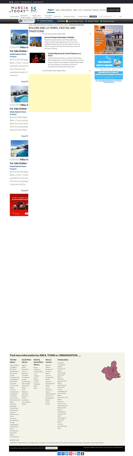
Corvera (48, 375)
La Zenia (60, 424)
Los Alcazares (14, 392)
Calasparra (37, 370)
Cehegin (36, 376)
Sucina (48, 404)
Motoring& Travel (48, 17)
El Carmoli (13, 369)
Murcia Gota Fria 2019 (66, 442)
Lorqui (48, 388)
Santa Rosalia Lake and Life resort (14, 427)
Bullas (36, 368)
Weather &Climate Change (25, 17)
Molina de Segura (49, 391)
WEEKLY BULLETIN (38, 2)
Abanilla (48, 365)
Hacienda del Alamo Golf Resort (26, 386)
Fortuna (36, 380)
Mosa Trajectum (51, 394)
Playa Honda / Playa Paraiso (14, 409)
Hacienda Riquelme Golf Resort (50, 384)
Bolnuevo (25, 373)
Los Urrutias (14, 398)
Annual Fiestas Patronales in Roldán (59, 37)
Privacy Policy (99, 447)
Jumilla (75, 10)
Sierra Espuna (26, 402)
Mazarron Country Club (62, 403)
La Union (13, 390)
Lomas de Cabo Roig (62, 427)
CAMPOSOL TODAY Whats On (19, 442)
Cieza (35, 378)
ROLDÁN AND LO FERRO (61, 25)
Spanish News (83, 17)
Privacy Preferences (51, 448)
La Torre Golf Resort (14, 387)
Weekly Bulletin (99, 442)
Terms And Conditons (89, 447)
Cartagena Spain (33, 442)
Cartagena (13, 367)
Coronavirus (42, 442)
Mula (35, 386)
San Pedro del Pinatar (14, 421)
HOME (30, 25)
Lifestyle (57, 17)
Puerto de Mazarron (25, 395)
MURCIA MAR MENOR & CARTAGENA (43, 25)
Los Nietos (13, 396)
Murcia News (14, 17)
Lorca (80, 10)
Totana (24, 404)
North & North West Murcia (38, 362)
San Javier (103, 10)
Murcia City (49, 396)
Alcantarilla (49, 369)
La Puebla (13, 384)
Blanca (48, 373)
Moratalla (37, 384)
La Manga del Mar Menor (14, 380)
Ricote (48, 402)
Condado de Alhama (25, 378)
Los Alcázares (87, 10)
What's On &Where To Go (37, 17)
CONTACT (17, 2)
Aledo (24, 367)
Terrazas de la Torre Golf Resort (14, 433)
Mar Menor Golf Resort (15, 401)
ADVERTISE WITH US (26, 2)
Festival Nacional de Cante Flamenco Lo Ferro (64, 54)
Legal (105, 447)
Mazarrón (96, 10)
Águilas (58, 10)
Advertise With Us (118, 447)
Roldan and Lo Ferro (14, 415)
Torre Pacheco (14, 437)
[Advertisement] (60, 93)
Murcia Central (49, 361)
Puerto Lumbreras (25, 399)
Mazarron (25, 392)
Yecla (35, 388)
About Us (110, 447)
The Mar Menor (13, 361)
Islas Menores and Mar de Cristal (14, 373)
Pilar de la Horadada (13, 405)
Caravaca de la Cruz (38, 373)
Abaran (48, 367)
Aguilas (24, 365)
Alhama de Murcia (66, 10)
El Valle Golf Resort (49, 378)
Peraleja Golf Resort (50, 399)
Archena (48, 371)
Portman (12, 412)
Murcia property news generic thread (84, 442)
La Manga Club (14, 377)
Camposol (25, 375)
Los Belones (14, 394)
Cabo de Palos (14, 365)
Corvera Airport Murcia (53, 442)
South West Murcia (26, 361)
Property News (69, 17)
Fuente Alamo (26, 381)
